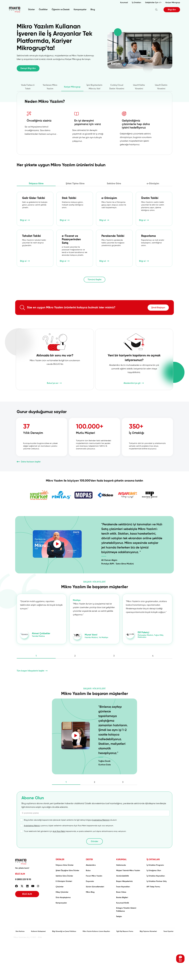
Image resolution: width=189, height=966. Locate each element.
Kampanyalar (80, 10)
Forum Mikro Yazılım (94, 876)
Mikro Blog (90, 892)
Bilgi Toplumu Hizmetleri (148, 931)
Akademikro (91, 865)
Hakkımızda (121, 865)
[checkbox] (68, 821)
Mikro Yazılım (14, 10)
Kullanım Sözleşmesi (38, 931)
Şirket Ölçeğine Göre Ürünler (67, 870)
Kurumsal (124, 2)
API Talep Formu (153, 887)
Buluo (88, 870)
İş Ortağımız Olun (154, 870)
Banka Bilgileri (122, 897)
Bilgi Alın (172, 10)
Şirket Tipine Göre (75, 183)
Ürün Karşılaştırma (63, 897)
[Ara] (156, 9)
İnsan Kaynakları (123, 887)
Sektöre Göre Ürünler (64, 876)
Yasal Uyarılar (168, 931)
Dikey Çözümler (62, 892)
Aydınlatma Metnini (32, 826)
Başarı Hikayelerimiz (124, 881)
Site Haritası (20, 931)
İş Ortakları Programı (155, 865)
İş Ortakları (136, 2)
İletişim (119, 916)
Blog (93, 10)
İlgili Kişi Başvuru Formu (124, 931)
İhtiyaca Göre (36, 183)
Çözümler (60, 887)
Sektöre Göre (114, 183)
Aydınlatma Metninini (101, 820)
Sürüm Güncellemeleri (95, 887)
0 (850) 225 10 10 (23, 880)
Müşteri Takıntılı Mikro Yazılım (128, 870)
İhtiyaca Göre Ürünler (65, 865)
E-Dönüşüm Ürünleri (64, 881)
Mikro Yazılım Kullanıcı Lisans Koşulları (96, 931)
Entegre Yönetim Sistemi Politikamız (126, 909)
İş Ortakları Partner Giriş (156, 881)
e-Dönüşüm (153, 183)
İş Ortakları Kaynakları (156, 876)
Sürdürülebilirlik (122, 876)
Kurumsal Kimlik (122, 903)
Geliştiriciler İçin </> (153, 2)
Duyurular (90, 881)
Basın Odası (121, 892)
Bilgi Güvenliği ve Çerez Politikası (64, 931)
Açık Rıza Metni (59, 831)
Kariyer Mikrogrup (172, 2)
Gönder (94, 841)
